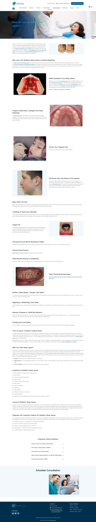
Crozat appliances (75, 84)
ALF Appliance (63, 81)
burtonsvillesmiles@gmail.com (63, 3)
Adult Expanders (56, 8)
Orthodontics (65, 8)
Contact (50, 9)
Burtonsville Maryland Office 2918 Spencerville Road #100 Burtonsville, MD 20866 (56, 511)
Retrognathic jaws (57, 184)
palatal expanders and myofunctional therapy (25, 64)
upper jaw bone (17, 115)
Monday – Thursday (73, 506)
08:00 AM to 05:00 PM (74, 507)
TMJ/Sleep (38, 8)
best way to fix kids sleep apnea (21, 63)
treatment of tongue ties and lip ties (69, 85)
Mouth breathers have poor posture (20, 253)
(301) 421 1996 (51, 3)
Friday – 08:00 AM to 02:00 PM (76, 509)
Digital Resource (53, 520)
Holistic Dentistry (23, 8)
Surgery (72, 8)
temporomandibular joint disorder (69, 341)
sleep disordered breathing (32, 51)
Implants (31, 8)
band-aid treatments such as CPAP (24, 48)
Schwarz (61, 84)
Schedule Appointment (77, 3)
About (77, 8)
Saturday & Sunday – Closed (75, 511)
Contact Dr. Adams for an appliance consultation (60, 89)
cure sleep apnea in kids (56, 82)
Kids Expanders (46, 8)
